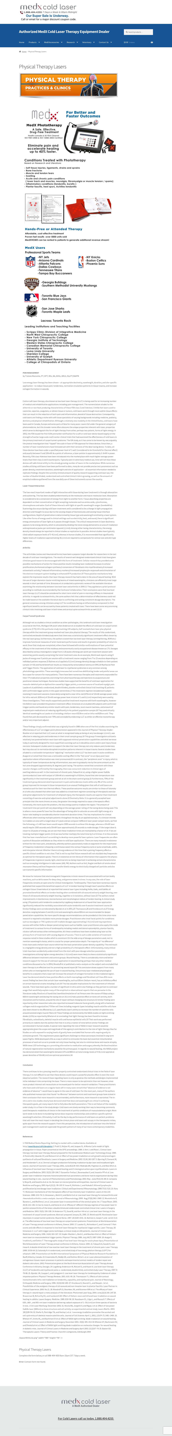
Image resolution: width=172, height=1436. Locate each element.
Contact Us (104, 42)
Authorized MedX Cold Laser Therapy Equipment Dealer (64, 31)
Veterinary (86, 42)
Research (71, 42)
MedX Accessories (51, 42)
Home (21, 42)
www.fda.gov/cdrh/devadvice (40, 1146)
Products (33, 42)
